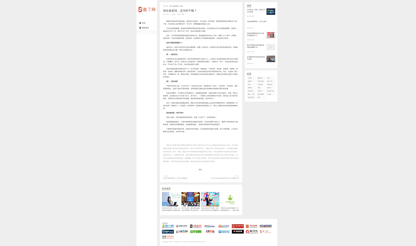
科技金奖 (250, 91)
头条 (181, 6)
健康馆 (250, 87)
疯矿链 (269, 87)
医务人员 (269, 81)
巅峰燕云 (260, 78)
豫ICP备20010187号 (199, 242)
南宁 (259, 97)
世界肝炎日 (251, 97)
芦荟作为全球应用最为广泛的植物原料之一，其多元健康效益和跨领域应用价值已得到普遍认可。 (229, 211)
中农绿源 (260, 84)
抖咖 (259, 87)
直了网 (138, 20)
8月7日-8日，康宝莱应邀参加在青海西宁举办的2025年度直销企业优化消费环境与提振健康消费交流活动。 (190, 211)
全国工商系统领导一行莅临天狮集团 (175, 178)
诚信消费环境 (261, 94)
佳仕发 (250, 78)
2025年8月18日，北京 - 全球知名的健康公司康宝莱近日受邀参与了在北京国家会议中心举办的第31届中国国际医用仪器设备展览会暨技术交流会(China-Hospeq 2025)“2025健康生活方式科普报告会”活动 (171, 215)
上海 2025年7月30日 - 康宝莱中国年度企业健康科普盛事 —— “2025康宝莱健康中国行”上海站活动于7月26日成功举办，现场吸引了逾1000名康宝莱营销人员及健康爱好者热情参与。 (210, 214)
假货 (249, 84)
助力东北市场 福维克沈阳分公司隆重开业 (225, 178)
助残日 (250, 81)
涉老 (268, 78)
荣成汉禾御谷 (270, 91)
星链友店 (269, 84)
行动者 (269, 94)
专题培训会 (261, 81)
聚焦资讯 (145, 27)
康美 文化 (251, 94)
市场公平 (260, 91)
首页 (143, 23)
